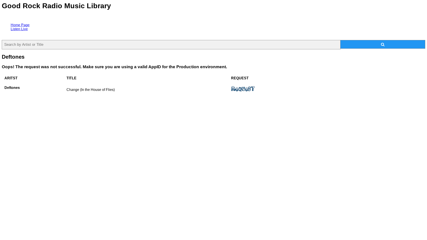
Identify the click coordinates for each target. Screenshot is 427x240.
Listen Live (19, 29)
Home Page (20, 25)
